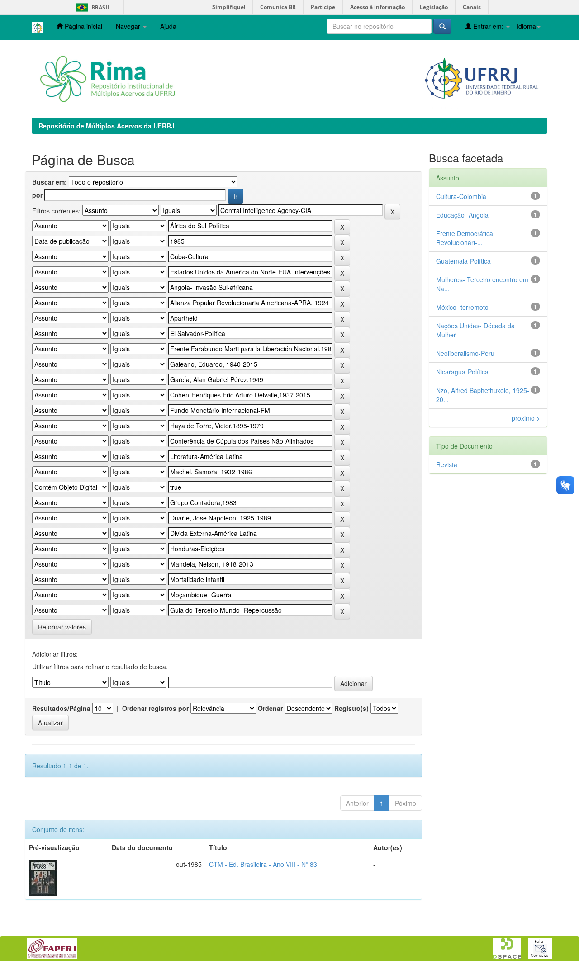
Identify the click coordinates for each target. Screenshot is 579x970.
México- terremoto (462, 307)
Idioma (526, 26)
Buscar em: (49, 181)
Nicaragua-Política (462, 371)
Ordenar (270, 708)
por (37, 194)
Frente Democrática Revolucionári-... (464, 238)
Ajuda (168, 26)
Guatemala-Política (463, 260)
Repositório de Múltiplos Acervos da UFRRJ (106, 125)
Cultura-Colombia (461, 196)
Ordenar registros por (155, 708)
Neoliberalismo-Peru (465, 353)
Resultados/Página (61, 708)
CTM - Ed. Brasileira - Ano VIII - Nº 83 (263, 864)
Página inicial (82, 26)
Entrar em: (488, 26)
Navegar (129, 26)
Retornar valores (62, 626)
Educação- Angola (462, 214)
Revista (446, 464)
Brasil (91, 7)
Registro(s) (351, 708)
